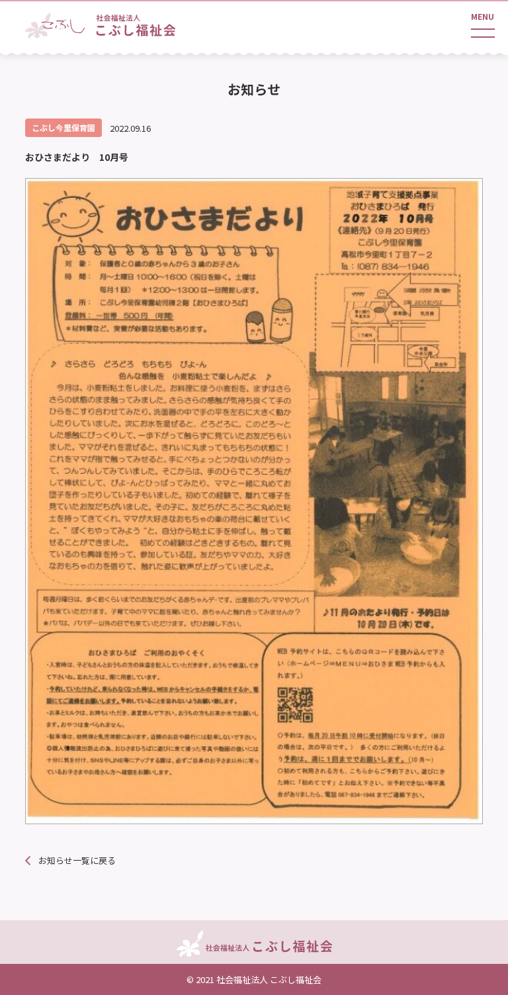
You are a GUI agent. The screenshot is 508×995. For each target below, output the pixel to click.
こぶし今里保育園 (63, 127)
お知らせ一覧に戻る (77, 860)
